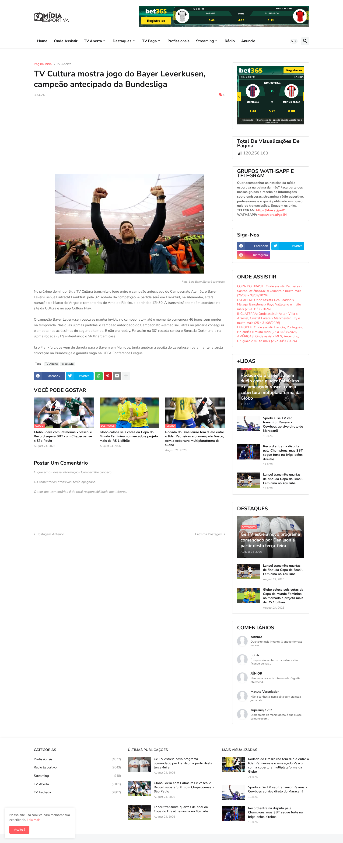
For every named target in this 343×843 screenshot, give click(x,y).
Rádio (230, 41)
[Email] (117, 376)
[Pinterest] (108, 376)
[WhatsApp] (99, 376)
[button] (294, 41)
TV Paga (149, 41)
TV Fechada (77, 792)
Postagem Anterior (50, 534)
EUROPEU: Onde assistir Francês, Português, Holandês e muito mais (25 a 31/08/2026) (270, 329)
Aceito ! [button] (19, 829)
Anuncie (248, 41)
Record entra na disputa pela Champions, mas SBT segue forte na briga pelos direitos (283, 452)
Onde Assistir (65, 41)
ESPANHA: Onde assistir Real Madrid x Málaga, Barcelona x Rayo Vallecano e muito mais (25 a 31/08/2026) (269, 304)
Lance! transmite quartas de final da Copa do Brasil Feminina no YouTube (282, 479)
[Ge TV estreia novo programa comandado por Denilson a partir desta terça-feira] (139, 764)
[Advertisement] (129, 135)
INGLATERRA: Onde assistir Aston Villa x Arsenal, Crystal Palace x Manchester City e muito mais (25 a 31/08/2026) (268, 318)
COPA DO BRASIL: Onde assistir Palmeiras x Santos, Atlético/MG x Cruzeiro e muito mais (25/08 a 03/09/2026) (270, 291)
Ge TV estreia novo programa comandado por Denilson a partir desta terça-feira (183, 763)
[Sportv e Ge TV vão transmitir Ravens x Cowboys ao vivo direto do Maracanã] (248, 423)
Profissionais (178, 41)
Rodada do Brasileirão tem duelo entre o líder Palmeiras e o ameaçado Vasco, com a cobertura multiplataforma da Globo (194, 438)
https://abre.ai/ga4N (272, 214)
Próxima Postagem (209, 534)
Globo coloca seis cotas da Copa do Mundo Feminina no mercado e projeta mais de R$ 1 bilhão (129, 436)
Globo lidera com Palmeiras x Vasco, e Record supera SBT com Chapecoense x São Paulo (63, 436)
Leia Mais (33, 820)
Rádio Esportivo (77, 767)
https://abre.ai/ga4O (270, 210)
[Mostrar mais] (126, 376)
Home (42, 41)
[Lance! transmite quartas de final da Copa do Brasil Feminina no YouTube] (248, 480)
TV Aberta (93, 41)
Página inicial (43, 64)
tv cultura (68, 364)
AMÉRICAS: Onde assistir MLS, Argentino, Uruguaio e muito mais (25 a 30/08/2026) (268, 338)
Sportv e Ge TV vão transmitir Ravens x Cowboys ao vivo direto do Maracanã (283, 424)
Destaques (122, 41)
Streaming (205, 41)
